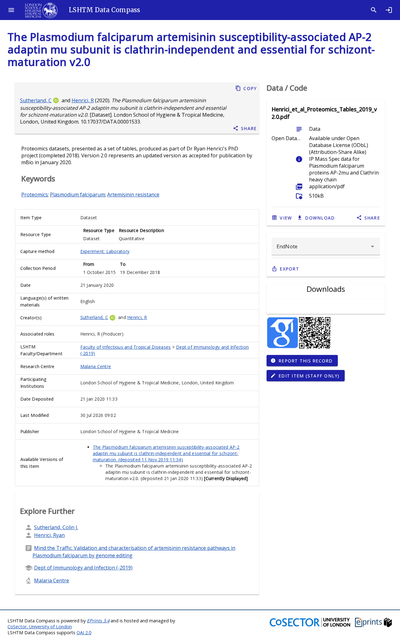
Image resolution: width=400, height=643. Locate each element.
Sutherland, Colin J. (56, 527)
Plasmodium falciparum (77, 194)
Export (289, 269)
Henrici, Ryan (49, 535)
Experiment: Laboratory (105, 251)
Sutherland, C (36, 100)
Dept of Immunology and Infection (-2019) (83, 567)
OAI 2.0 (84, 632)
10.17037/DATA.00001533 (110, 121)
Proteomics (34, 194)
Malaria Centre (95, 366)
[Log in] (388, 10)
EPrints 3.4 (98, 621)
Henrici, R (83, 100)
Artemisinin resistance (133, 194)
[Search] (373, 10)
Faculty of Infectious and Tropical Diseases (125, 347)
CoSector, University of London (40, 627)
